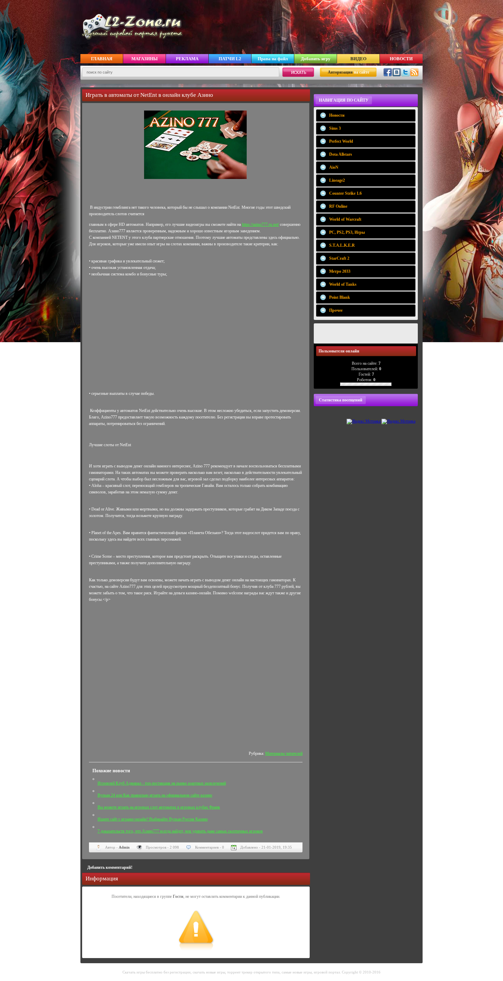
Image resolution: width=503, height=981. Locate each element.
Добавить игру (316, 58)
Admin (124, 847)
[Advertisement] (195, 336)
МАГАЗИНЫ (144, 58)
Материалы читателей (283, 753)
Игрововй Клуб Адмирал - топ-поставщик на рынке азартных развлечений (162, 783)
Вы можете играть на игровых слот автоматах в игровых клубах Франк (159, 807)
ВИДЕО (358, 58)
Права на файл (273, 58)
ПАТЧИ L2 (230, 58)
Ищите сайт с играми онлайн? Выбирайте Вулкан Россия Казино (153, 819)
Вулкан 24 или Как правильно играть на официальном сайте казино (155, 795)
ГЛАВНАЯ (101, 58)
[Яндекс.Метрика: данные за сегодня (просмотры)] (364, 421)
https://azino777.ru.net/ (260, 224)
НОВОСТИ (401, 58)
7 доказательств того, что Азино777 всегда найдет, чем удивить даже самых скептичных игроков (180, 831)
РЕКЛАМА (187, 58)
